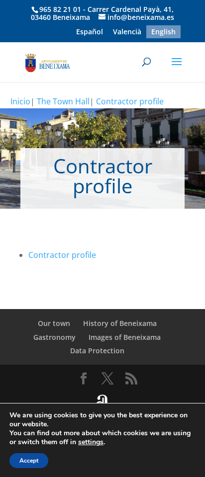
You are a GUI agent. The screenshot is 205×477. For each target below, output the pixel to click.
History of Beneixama (120, 323)
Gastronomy (54, 337)
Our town (54, 323)
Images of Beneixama (125, 337)
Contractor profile (130, 101)
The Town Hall (63, 101)
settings (90, 442)
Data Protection (97, 350)
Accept (28, 461)
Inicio (20, 101)
